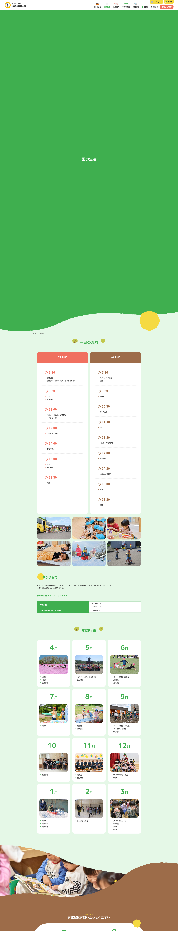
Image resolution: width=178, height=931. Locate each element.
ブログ (170, 2)
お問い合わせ (166, 7)
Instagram (158, 2)
